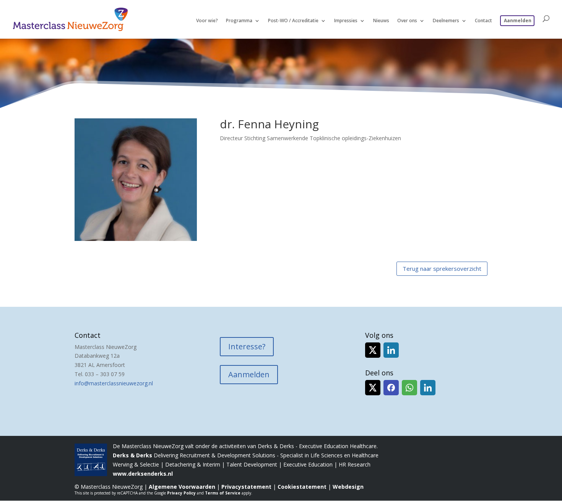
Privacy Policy (181, 493)
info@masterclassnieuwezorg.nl (114, 383)
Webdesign (348, 486)
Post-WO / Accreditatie (293, 21)
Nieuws (381, 21)
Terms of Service (222, 493)
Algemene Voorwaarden (182, 486)
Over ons (407, 21)
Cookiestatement (302, 486)
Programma (239, 21)
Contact (483, 21)
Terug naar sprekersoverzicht (442, 268)
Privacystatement (246, 486)
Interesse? (246, 346)
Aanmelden (517, 20)
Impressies (345, 21)
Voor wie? (207, 21)
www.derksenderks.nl (143, 473)
